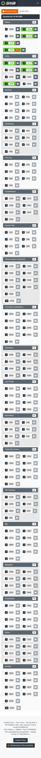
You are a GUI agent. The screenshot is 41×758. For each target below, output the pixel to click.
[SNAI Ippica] (8, 3)
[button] (37, 3)
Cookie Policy (20, 740)
